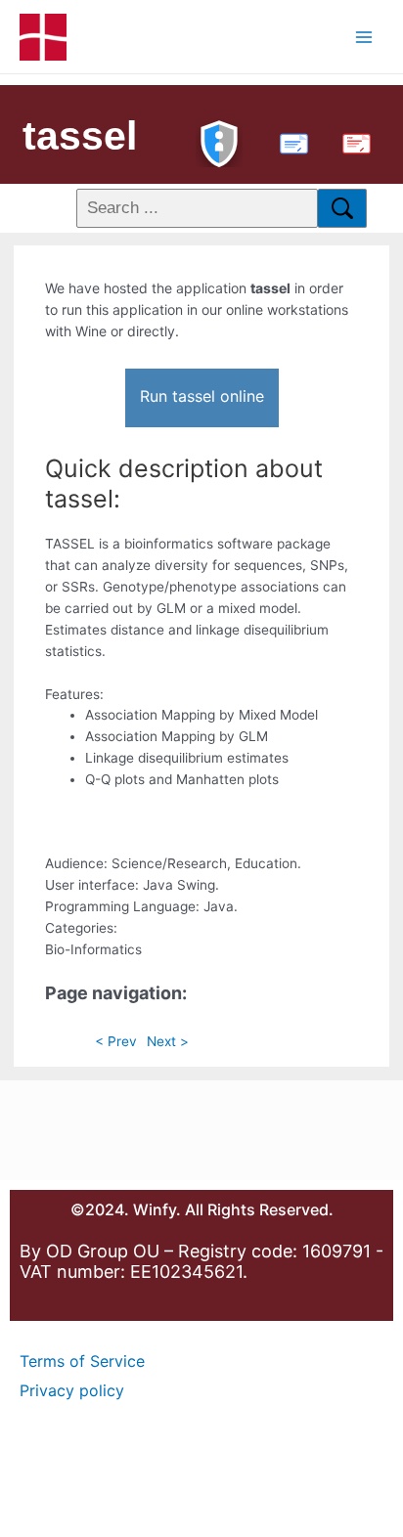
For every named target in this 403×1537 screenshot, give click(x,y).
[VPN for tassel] (219, 141)
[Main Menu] (364, 37)
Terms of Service (82, 1361)
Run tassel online (202, 396)
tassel (79, 135)
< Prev (116, 1041)
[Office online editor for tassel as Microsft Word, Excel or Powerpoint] (289, 141)
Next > (168, 1041)
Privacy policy (72, 1390)
